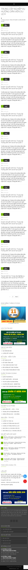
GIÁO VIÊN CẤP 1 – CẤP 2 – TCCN (11, 409)
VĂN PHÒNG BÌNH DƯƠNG (9, 550)
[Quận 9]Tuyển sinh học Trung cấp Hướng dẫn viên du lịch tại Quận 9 (12, 33)
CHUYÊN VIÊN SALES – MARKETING (11, 384)
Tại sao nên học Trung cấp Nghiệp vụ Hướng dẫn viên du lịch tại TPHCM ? (12, 277)
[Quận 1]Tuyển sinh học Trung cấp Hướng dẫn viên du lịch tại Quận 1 (12, 250)
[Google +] (14, 521)
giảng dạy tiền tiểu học (19, 476)
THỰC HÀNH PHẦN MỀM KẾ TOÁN (11, 370)
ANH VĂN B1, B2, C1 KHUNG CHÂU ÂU (12, 430)
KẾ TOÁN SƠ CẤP (7, 360)
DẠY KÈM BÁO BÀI (7, 351)
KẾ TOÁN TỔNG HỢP (8, 362)
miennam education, (7, 476)
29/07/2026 (6, 439)
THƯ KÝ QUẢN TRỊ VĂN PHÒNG (10, 381)
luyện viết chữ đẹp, (16, 474)
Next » (16, 296)
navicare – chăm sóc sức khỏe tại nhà (10, 482)
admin (7, 55)
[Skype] (17, 521)
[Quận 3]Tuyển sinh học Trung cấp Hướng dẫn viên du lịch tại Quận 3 (12, 196)
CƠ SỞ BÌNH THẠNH (6, 556)
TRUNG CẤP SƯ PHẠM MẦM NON (11, 411)
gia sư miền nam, (6, 474)
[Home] (1, 18)
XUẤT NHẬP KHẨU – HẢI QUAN (10, 379)
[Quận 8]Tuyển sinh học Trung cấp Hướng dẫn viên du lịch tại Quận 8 (12, 60)
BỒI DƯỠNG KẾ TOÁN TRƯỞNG (10, 367)
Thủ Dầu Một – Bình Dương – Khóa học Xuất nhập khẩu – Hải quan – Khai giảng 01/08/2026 (14, 454)
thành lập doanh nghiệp (7, 484)
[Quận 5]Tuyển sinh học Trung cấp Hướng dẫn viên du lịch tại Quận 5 (12, 141)
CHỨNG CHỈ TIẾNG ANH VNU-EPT (11, 423)
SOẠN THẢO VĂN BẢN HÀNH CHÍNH (12, 386)
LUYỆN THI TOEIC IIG (8, 421)
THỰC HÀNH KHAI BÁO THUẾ (10, 365)
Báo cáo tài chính (7, 540)
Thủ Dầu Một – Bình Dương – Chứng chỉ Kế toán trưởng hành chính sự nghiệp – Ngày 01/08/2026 (14, 459)
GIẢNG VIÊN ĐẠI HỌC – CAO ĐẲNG (11, 414)
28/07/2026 (6, 455)
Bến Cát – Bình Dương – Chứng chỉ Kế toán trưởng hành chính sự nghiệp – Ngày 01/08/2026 (14, 437)
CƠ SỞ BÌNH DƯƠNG (6, 549)
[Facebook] (11, 521)
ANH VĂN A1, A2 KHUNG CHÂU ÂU (11, 428)
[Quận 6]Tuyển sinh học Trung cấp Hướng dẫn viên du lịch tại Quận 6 (12, 114)
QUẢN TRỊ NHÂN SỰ (8, 377)
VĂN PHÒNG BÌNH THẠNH (9, 558)
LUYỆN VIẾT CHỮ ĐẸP (8, 353)
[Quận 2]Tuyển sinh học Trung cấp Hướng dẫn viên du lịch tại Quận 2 (12, 223)
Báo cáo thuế (6, 538)
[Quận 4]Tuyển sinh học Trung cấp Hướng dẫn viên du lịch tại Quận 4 (12, 169)
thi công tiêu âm (15, 477)
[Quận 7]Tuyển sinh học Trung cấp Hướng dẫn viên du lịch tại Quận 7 (12, 87)
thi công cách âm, (6, 477)
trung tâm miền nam (6, 480)
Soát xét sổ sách (7, 543)
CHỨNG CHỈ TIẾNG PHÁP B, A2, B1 (11, 426)
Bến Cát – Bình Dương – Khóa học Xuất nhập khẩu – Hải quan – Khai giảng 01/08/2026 (15, 448)
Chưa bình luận (5, 30)
